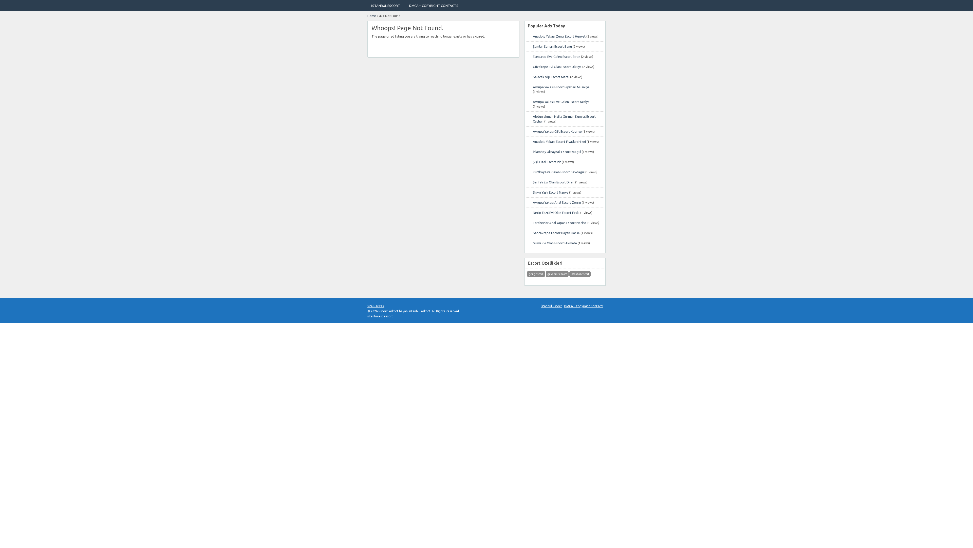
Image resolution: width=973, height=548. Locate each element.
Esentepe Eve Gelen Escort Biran (556, 56)
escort (388, 316)
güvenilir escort (557, 274)
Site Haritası (375, 306)
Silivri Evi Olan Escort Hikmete (555, 243)
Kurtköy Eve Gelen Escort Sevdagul (559, 172)
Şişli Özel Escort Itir (547, 162)
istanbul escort (580, 274)
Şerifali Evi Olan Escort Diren (553, 182)
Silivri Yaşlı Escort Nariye (550, 192)
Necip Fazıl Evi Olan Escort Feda (556, 212)
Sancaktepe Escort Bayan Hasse (556, 233)
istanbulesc (375, 316)
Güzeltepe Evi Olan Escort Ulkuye (557, 66)
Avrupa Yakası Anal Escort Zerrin (557, 202)
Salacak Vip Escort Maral (551, 77)
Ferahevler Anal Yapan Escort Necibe (560, 223)
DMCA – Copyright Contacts (433, 5)
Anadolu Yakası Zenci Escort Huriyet (559, 36)
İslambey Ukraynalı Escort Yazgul (557, 151)
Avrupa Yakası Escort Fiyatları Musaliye (561, 87)
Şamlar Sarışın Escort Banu (552, 46)
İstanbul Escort (385, 5)
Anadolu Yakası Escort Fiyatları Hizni (559, 141)
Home (371, 16)
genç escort (536, 274)
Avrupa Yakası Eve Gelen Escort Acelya (561, 102)
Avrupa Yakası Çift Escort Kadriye (557, 131)
